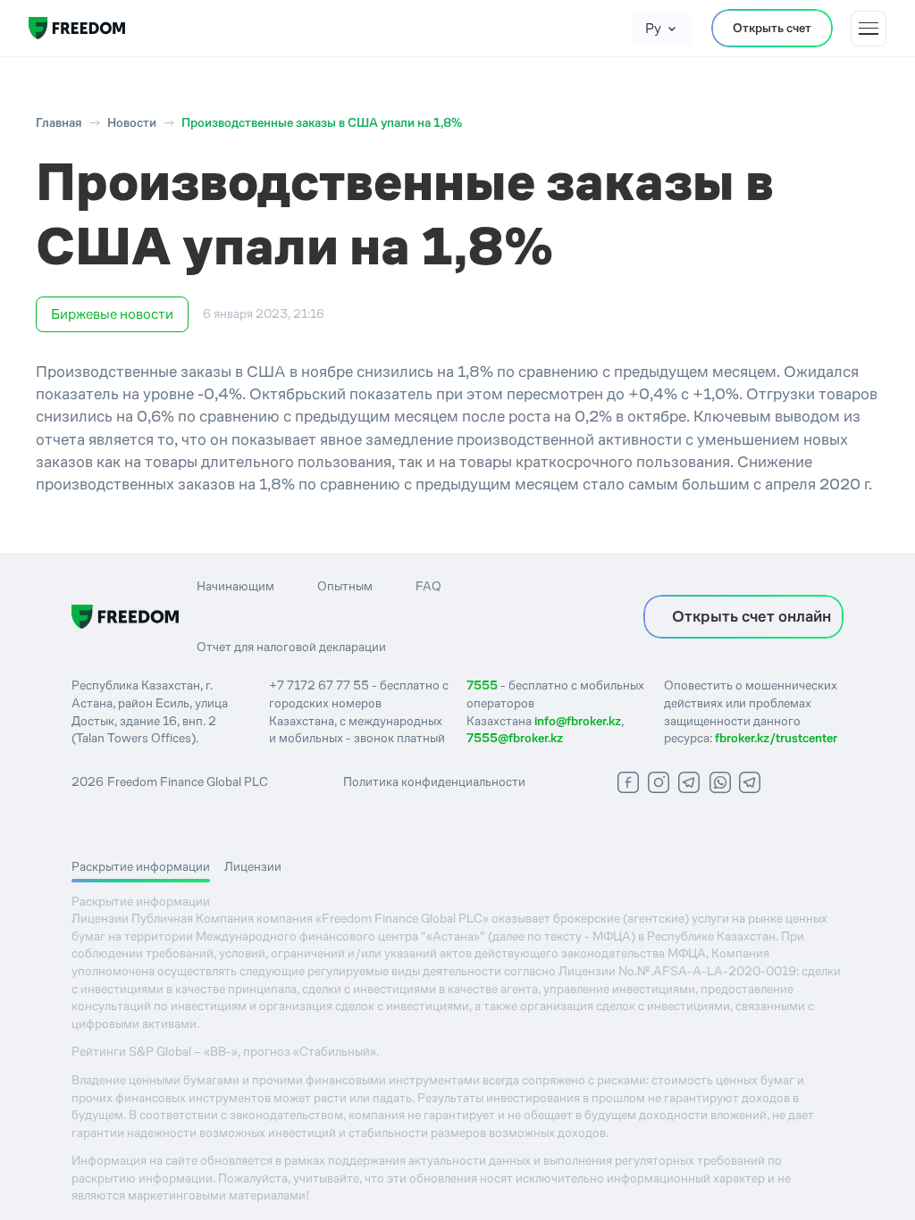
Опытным (345, 586)
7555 (482, 685)
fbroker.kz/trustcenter (776, 738)
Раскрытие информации (140, 866)
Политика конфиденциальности (434, 781)
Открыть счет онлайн (751, 616)
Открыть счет (772, 28)
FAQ (428, 586)
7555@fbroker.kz (514, 738)
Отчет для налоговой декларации (291, 646)
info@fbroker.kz (577, 721)
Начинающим (235, 586)
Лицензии (252, 866)
